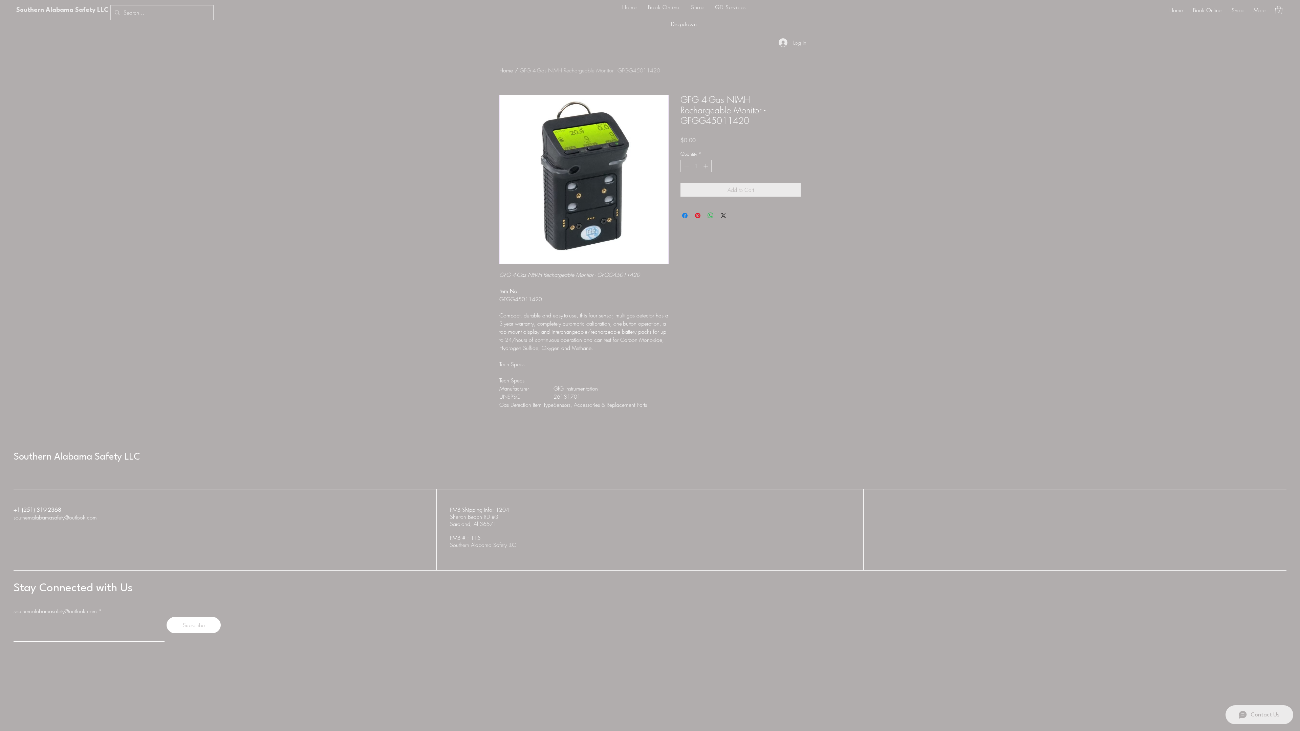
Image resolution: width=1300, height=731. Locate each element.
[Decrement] (685, 166)
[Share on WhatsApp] (711, 216)
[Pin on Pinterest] (698, 216)
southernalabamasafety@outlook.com (55, 517)
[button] (1278, 10)
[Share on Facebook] (685, 216)
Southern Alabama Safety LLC (62, 10)
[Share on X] (723, 216)
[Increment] (706, 166)
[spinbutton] (696, 166)
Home (506, 70)
